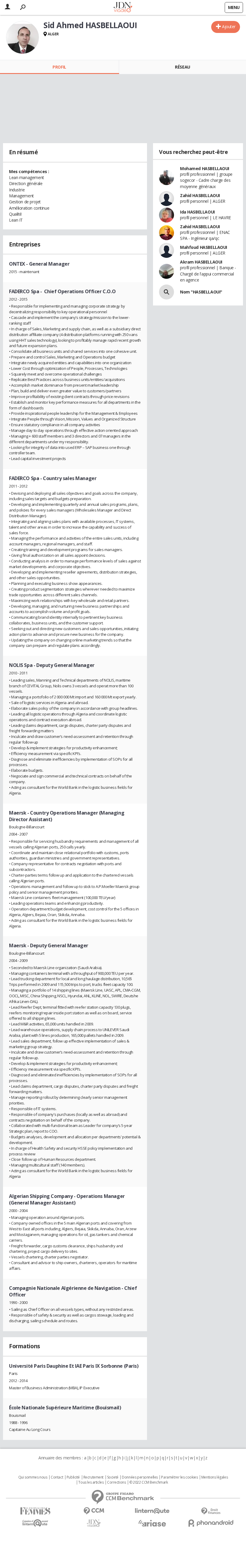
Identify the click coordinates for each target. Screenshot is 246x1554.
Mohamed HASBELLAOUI (204, 168)
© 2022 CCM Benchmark (148, 1482)
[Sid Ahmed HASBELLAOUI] (22, 37)
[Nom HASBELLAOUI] (166, 292)
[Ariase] (152, 1523)
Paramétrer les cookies (179, 1477)
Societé (112, 1477)
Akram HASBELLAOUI (201, 262)
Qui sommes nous (32, 1477)
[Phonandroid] (211, 1523)
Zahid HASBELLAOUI (200, 195)
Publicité (73, 1477)
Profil (59, 67)
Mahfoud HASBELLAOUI (203, 247)
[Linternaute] (152, 1511)
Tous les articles (91, 1482)
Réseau (182, 67)
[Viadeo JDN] (93, 1523)
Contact (57, 1477)
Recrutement (93, 1477)
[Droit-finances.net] (211, 1511)
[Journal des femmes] (35, 1511)
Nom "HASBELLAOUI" (201, 292)
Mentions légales (214, 1477)
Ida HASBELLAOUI (197, 212)
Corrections (116, 1482)
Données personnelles (140, 1477)
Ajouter (229, 26)
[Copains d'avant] (35, 1523)
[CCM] (93, 1511)
